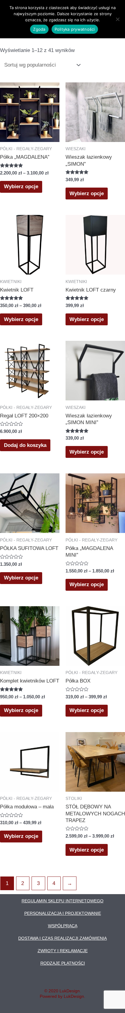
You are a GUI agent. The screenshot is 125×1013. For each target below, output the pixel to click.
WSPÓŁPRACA (62, 925)
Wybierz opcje (21, 186)
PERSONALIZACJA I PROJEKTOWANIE (62, 913)
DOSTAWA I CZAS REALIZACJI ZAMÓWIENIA (62, 938)
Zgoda (39, 29)
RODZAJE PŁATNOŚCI (62, 963)
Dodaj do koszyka (25, 445)
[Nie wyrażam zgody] (117, 19)
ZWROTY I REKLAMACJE (63, 950)
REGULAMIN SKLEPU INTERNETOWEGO (62, 900)
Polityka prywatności (75, 29)
